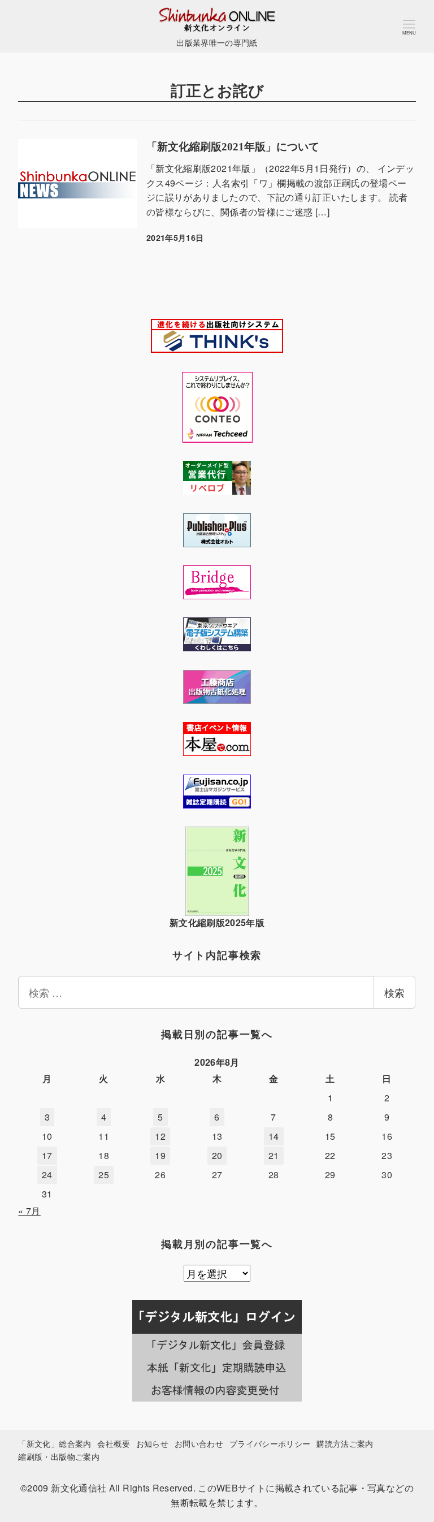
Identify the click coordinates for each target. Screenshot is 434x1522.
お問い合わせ (199, 1443)
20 (217, 1155)
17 (47, 1155)
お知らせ (152, 1443)
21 (273, 1155)
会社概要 (113, 1443)
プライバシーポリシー (270, 1443)
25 (103, 1174)
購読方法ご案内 (345, 1443)
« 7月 (29, 1210)
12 (160, 1136)
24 (47, 1174)
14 (273, 1136)
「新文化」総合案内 (54, 1443)
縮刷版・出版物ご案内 (58, 1456)
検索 (394, 992)
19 (160, 1155)
